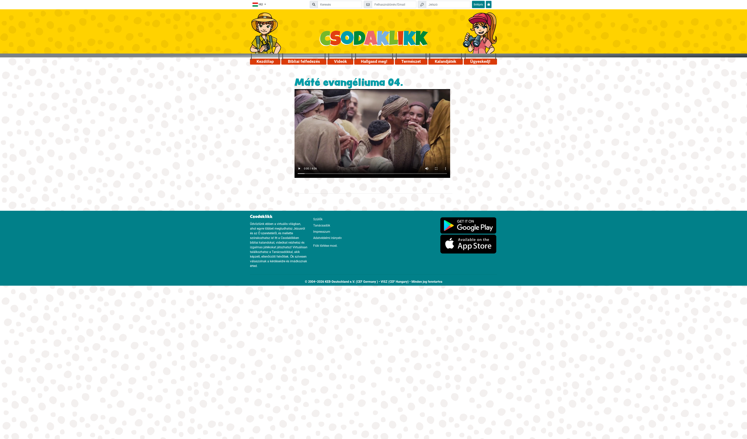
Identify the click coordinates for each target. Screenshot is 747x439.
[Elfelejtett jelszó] (489, 4)
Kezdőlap (265, 61)
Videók (340, 61)
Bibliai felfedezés (304, 61)
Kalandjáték (445, 61)
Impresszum (321, 232)
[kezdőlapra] (373, 40)
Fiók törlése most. (325, 246)
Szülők (318, 219)
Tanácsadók (321, 225)
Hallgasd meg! (374, 61)
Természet (411, 61)
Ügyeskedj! (480, 61)
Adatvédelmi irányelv (327, 238)
